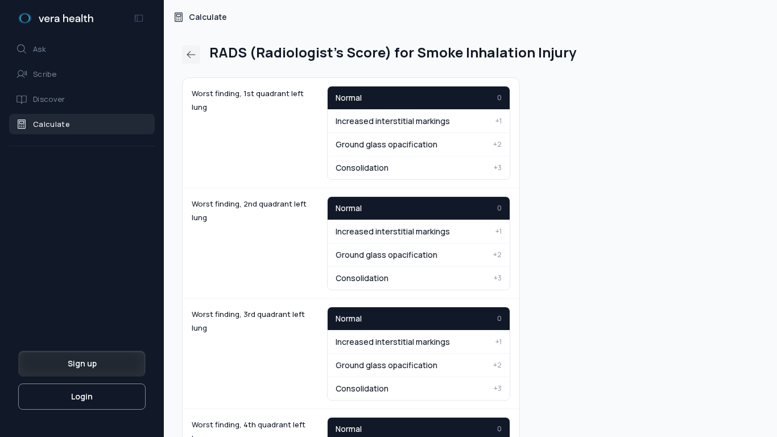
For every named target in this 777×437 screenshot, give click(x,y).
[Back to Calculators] (191, 55)
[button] (82, 49)
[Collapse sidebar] (139, 18)
